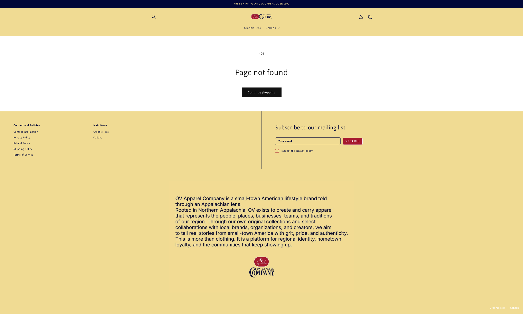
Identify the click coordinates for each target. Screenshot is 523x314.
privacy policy (304, 151)
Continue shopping (261, 92)
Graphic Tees (101, 131)
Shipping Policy (22, 149)
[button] (153, 16)
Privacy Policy (21, 137)
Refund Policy (21, 143)
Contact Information (25, 131)
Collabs (97, 137)
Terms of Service (23, 154)
